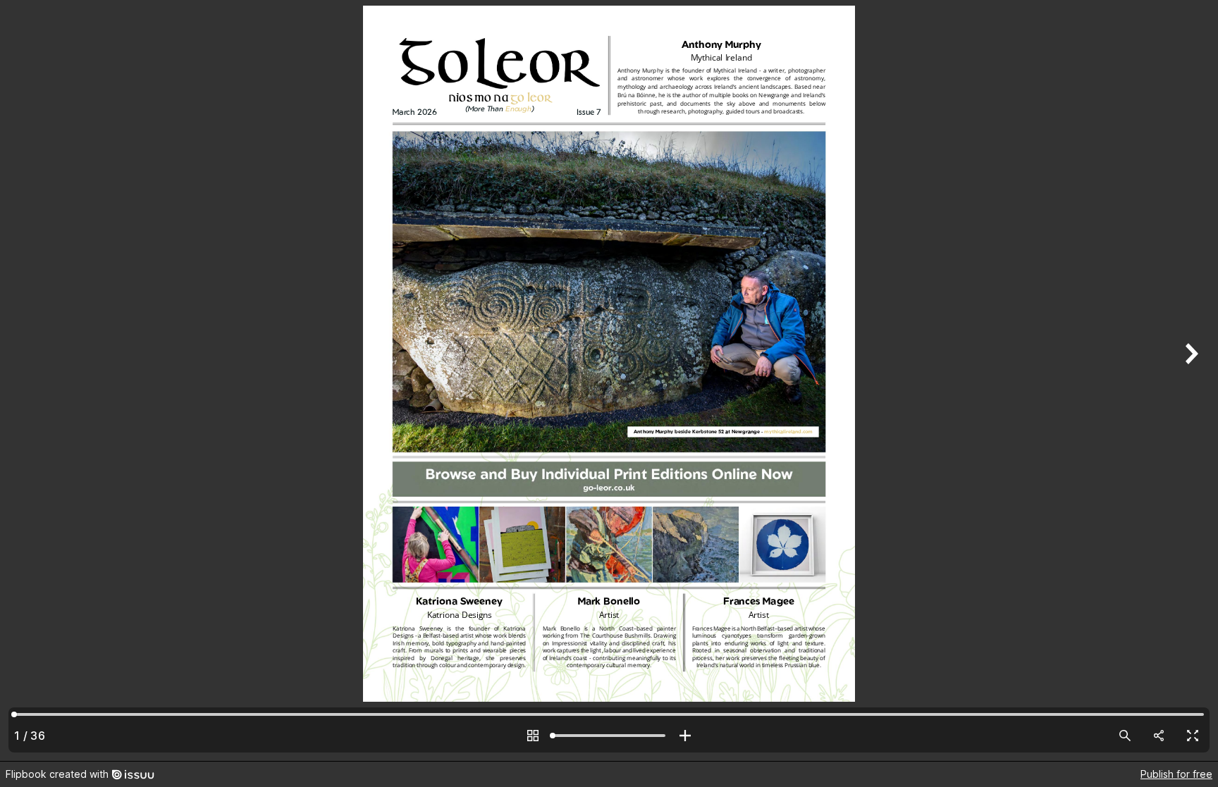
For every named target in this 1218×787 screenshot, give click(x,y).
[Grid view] (533, 735)
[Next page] (1190, 380)
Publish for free (1176, 774)
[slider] (609, 736)
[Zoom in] (685, 735)
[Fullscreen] (1193, 735)
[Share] (1159, 735)
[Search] (1125, 735)
